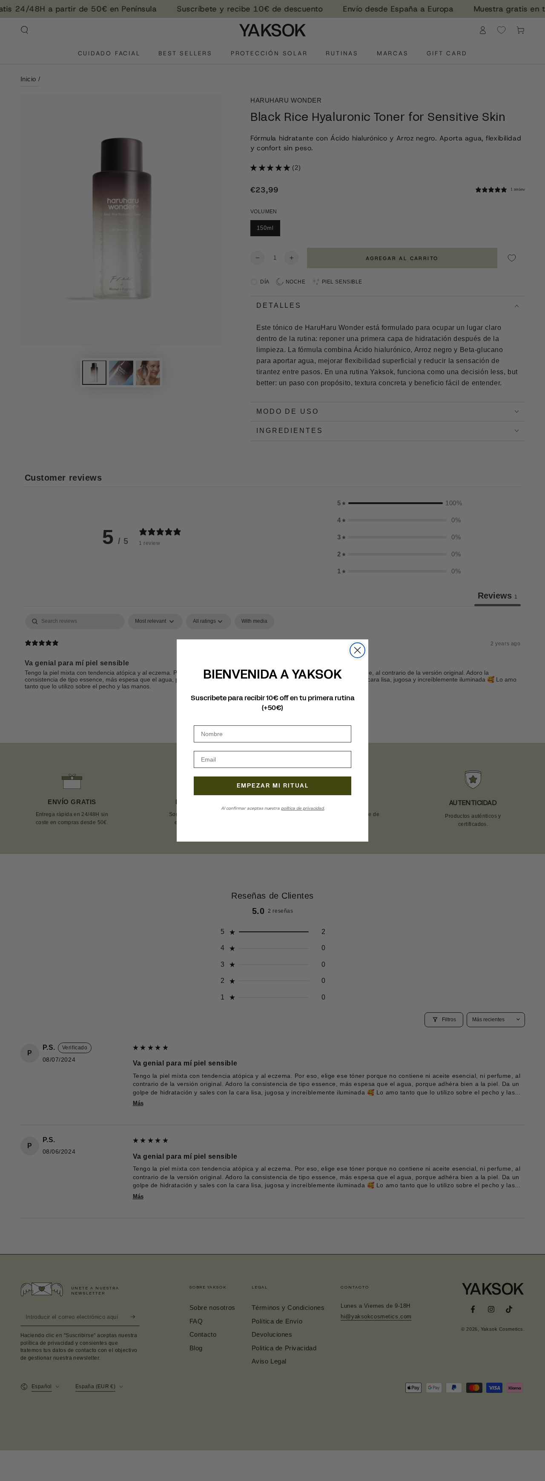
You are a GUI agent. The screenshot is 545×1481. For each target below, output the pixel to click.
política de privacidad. (302, 808)
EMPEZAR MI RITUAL (273, 786)
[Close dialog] (357, 650)
